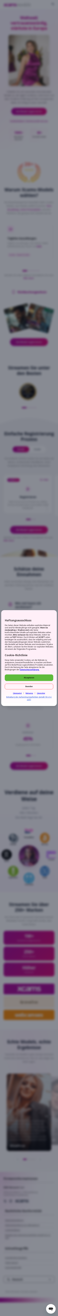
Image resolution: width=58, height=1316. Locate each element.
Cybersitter (41, 693)
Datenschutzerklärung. (29, 669)
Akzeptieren (29, 677)
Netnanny (29, 693)
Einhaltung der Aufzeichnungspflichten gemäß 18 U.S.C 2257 (29, 698)
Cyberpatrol (17, 693)
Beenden (29, 686)
